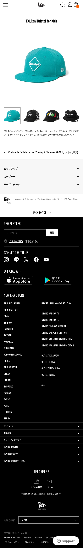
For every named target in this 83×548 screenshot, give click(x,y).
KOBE (6, 405)
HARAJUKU (9, 329)
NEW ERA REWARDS (11, 446)
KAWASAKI (8, 341)
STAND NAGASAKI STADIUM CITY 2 (58, 345)
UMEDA (7, 373)
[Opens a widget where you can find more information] (66, 541)
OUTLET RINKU (48, 374)
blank (44, 309)
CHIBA (7, 360)
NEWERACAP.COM (12, 538)
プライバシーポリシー (12, 542)
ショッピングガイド (12, 439)
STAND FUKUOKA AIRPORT (54, 326)
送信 (52, 232)
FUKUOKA (8, 412)
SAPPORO (8, 386)
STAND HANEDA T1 (50, 313)
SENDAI (7, 380)
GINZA (6, 316)
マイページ (9, 425)
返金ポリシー (30, 542)
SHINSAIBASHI (10, 367)
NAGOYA (7, 392)
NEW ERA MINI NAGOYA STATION (56, 303)
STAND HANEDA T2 (50, 319)
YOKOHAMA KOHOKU (13, 354)
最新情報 (8, 432)
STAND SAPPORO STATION (54, 332)
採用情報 (38, 538)
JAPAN (24, 520)
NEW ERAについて (11, 453)
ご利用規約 (16, 241)
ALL (43, 384)
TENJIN (7, 418)
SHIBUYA (8, 322)
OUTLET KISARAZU (50, 355)
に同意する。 (24, 241)
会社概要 (27, 538)
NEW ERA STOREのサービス (14, 460)
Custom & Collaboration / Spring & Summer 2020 (37, 199)
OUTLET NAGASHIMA (51, 368)
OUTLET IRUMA (48, 361)
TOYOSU (8, 335)
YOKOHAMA (9, 348)
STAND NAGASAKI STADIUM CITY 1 (57, 339)
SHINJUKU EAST (11, 309)
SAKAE (7, 399)
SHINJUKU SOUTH (12, 303)
